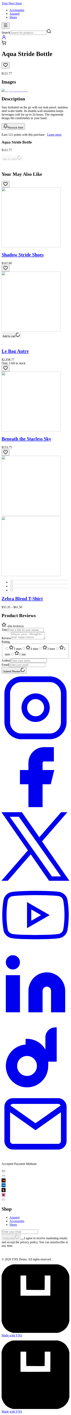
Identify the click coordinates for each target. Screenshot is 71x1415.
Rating (6, 641)
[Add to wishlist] (5, 65)
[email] (35, 1157)
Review (6, 638)
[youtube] (35, 949)
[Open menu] (5, 25)
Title (4, 629)
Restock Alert (15, 127)
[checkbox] (22, 1239)
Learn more (54, 134)
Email (5, 664)
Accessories (16, 10)
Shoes (13, 17)
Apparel (14, 13)
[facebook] (35, 810)
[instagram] (35, 741)
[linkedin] (35, 1018)
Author (6, 660)
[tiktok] (35, 1087)
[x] (35, 879)
